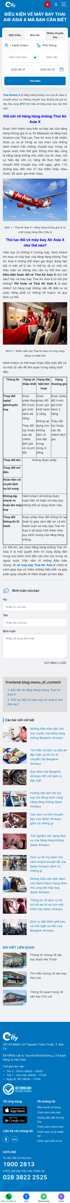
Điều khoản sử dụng (49, 1107)
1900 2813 (18, 1164)
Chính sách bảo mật (48, 1112)
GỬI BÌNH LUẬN (55, 663)
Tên (5, 615)
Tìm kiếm (35, 80)
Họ (5, 599)
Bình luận (9, 631)
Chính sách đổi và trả (49, 1140)
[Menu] (63, 4)
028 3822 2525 (25, 1177)
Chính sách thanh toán (50, 1126)
